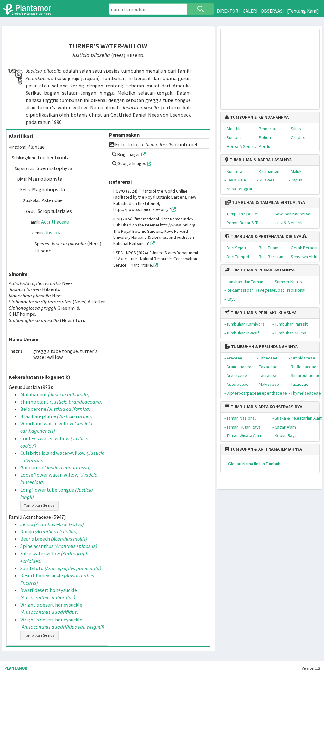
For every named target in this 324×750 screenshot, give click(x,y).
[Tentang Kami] (303, 11)
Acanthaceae (55, 222)
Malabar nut (55, 394)
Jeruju (52, 524)
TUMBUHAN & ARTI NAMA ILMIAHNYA (265, 449)
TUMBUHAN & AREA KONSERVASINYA (265, 407)
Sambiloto (60, 568)
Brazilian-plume (56, 416)
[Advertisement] (270, 66)
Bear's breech (53, 539)
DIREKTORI (228, 11)
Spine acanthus (58, 546)
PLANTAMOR (15, 668)
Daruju (49, 531)
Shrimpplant (61, 401)
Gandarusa (55, 467)
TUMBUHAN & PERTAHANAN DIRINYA (265, 236)
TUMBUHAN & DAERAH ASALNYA (260, 159)
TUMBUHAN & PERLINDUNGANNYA (264, 346)
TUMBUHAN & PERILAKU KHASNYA (262, 312)
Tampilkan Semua (39, 505)
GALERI (250, 11)
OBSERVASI (272, 11)
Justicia (53, 232)
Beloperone (55, 409)
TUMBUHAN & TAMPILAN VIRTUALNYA (268, 202)
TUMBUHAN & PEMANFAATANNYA (262, 270)
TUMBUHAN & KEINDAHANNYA (259, 117)
